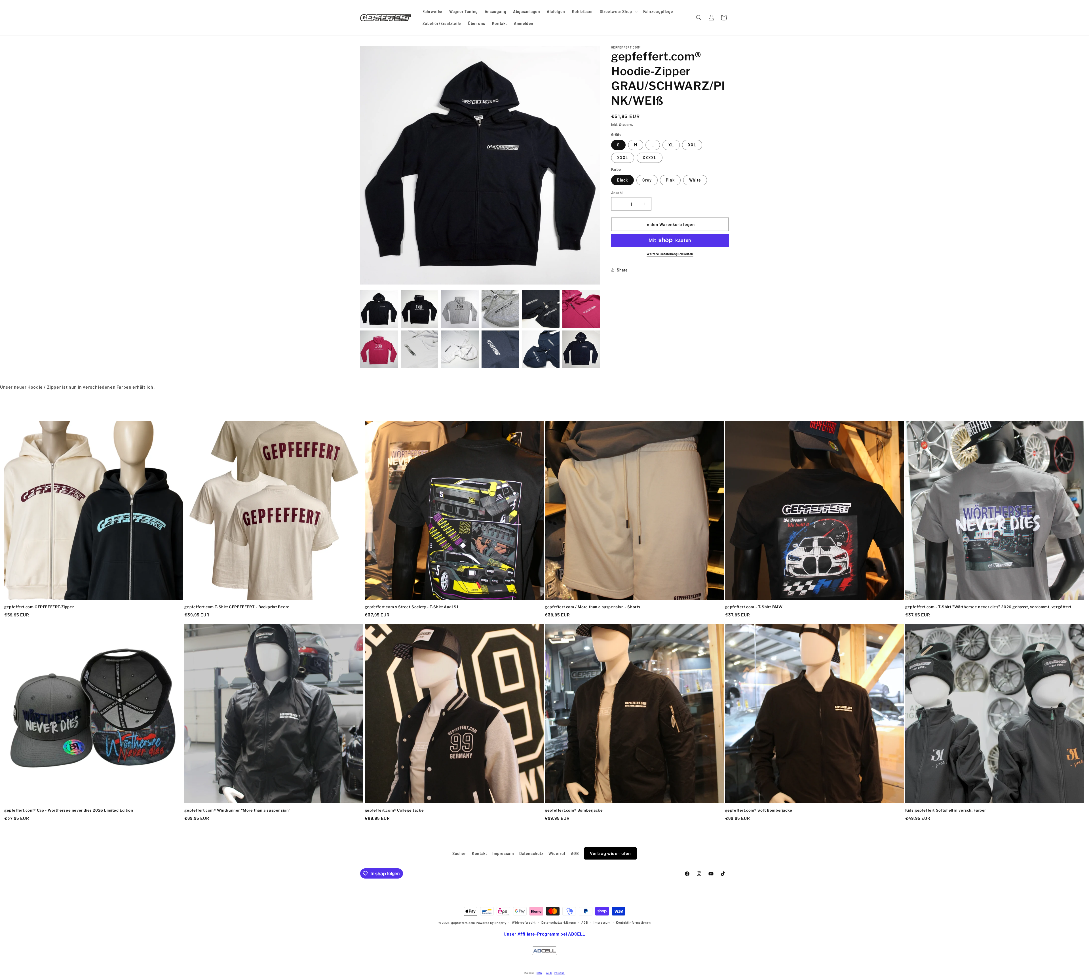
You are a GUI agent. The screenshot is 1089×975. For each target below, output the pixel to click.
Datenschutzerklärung (558, 922)
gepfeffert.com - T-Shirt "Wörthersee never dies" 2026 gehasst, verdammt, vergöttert (988, 607)
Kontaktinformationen (633, 922)
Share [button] (622, 270)
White (695, 180)
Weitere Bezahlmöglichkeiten (670, 254)
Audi (549, 972)
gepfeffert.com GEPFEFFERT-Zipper (39, 607)
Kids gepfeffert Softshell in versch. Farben (946, 810)
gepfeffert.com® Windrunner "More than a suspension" (237, 810)
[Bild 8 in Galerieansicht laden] (581, 309)
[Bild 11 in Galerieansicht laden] (460, 349)
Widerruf (556, 853)
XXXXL (650, 157)
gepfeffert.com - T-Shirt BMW (754, 607)
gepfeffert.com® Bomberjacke (574, 810)
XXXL (622, 157)
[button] (618, 12)
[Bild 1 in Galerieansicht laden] (379, 309)
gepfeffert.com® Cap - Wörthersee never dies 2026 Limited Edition (68, 810)
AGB (575, 853)
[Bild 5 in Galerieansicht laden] (500, 309)
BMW (539, 972)
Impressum (503, 853)
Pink (670, 180)
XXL (692, 144)
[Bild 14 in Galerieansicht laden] (541, 349)
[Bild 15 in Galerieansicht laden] (581, 349)
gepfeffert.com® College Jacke (394, 810)
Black (622, 180)
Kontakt (479, 853)
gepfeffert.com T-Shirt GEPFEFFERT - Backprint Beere (237, 607)
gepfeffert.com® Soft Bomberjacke (758, 810)
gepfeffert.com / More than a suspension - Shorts (592, 607)
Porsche (559, 972)
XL (671, 144)
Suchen (459, 853)
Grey (647, 180)
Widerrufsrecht (524, 922)
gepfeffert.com (463, 923)
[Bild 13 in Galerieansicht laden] (500, 349)
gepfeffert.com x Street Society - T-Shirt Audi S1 (411, 607)
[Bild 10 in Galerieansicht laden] (419, 349)
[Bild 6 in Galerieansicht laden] (541, 309)
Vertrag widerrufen (610, 853)
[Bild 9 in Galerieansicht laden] (379, 349)
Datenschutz (531, 853)
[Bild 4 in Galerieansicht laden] (460, 309)
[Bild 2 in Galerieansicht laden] (419, 309)
